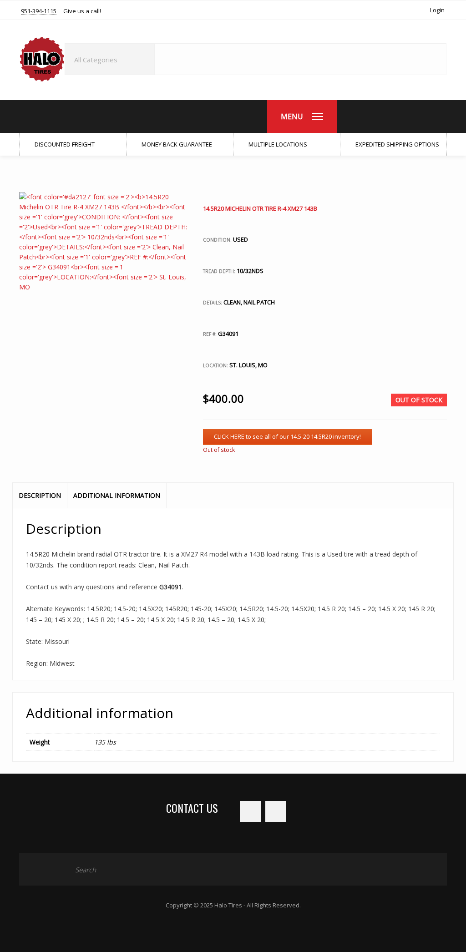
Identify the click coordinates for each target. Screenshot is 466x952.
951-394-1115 (38, 11)
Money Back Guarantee (176, 144)
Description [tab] (40, 495)
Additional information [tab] (116, 495)
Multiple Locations (277, 144)
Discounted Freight (64, 144)
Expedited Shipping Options (396, 144)
